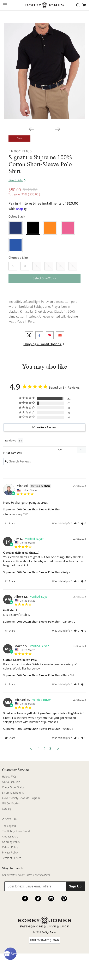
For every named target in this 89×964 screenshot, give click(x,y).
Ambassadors (10, 837)
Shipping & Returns (13, 793)
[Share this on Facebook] (39, 335)
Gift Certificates (11, 803)
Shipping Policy (11, 842)
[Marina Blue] (15, 245)
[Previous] (31, 129)
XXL (61, 266)
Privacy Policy (10, 853)
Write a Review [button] (46, 427)
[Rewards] (10, 954)
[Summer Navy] (15, 228)
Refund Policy (10, 847)
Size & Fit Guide (11, 782)
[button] (76, 523)
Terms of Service (11, 858)
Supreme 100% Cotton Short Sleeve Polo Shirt (31, 509)
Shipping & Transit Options (42, 344)
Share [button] (11, 523)
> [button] (58, 748)
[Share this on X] (29, 335)
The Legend (9, 826)
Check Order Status (13, 787)
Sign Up (75, 886)
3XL (73, 266)
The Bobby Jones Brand (16, 831)
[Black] (33, 228)
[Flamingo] (68, 228)
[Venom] (50, 228)
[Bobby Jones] (44, 5)
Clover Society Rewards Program (21, 798)
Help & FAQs (9, 777)
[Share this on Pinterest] (50, 335)
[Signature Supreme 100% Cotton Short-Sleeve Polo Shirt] (44, 71)
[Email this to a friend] (60, 335)
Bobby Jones (49, 932)
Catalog (6, 809)
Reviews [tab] (10, 440)
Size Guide (15, 180)
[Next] (57, 129)
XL (49, 266)
